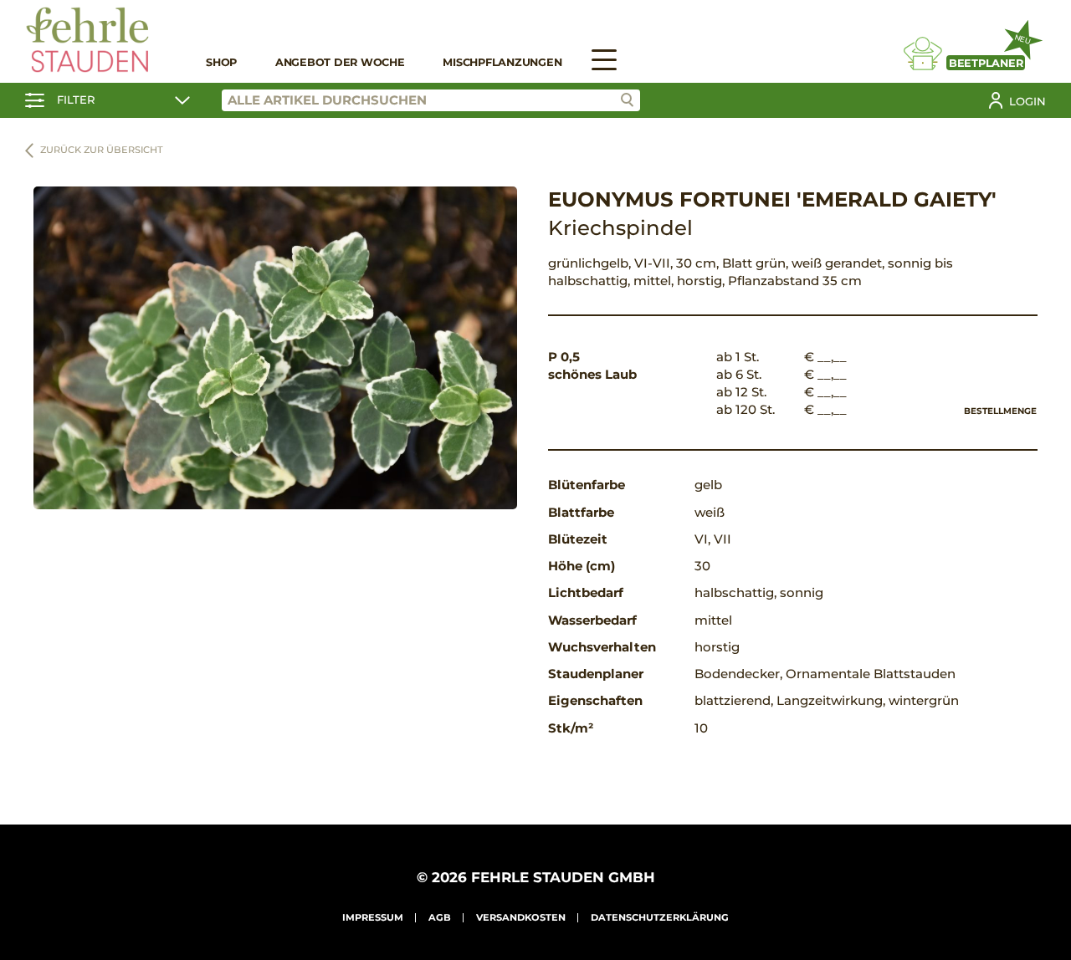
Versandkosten (521, 917)
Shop (221, 62)
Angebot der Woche (340, 62)
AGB (439, 917)
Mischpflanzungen (502, 62)
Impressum (372, 917)
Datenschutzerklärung (660, 917)
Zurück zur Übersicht (101, 150)
